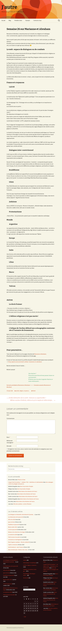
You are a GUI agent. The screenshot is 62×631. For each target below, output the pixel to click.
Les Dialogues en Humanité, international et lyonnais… (21, 514)
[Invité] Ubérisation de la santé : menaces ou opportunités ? (26, 398)
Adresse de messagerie (10, 441)
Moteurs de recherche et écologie (16, 532)
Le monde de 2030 (12, 534)
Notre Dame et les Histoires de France (28, 491)
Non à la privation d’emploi (26, 486)
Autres (24, 560)
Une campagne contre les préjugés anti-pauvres (50, 569)
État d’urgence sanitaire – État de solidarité (18, 542)
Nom (8, 437)
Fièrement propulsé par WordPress (15, 627)
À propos (28, 20)
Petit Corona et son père (14, 537)
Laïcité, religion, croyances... (22, 390)
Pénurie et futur (21, 479)
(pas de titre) (11, 522)
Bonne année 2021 (12, 527)
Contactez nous (37, 20)
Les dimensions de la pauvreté (15, 517)
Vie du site (25, 578)
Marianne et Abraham (40, 354)
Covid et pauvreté (12, 529)
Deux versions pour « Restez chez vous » (18, 549)
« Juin (24, 616)
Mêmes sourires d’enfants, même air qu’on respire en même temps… (32, 400)
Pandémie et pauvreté (13, 524)
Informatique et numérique (29, 562)
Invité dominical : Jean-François (15, 547)
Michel (33, 390)
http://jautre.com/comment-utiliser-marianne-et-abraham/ (25, 362)
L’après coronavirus (13, 544)
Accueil (3, 20)
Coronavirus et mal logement (15, 539)
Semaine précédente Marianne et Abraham (18, 385)
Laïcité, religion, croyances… (30, 565)
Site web (9, 446)
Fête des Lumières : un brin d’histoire (22, 504)
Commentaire (10, 418)
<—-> (32, 385)
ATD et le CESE (11, 519)
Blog (10, 20)
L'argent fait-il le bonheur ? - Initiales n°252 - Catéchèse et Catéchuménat (25, 482)
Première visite (18, 20)
